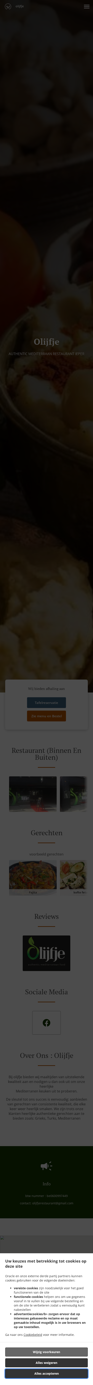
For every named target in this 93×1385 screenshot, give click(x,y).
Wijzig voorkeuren (46, 1352)
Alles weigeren (46, 1363)
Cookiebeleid (33, 1335)
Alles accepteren (46, 1373)
